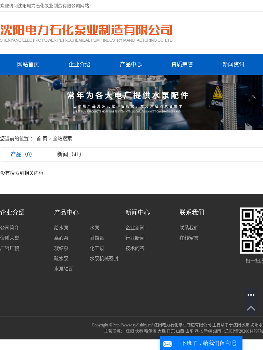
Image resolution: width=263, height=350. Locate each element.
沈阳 (130, 331)
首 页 (41, 138)
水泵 (94, 227)
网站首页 (28, 64)
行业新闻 (135, 238)
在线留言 (189, 238)
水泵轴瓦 (63, 268)
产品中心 (131, 64)
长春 (139, 331)
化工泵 (97, 248)
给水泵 (61, 227)
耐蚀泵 (97, 238)
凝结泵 (61, 248)
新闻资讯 (234, 64)
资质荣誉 (182, 64)
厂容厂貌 (9, 248)
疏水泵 (61, 258)
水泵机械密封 (104, 258)
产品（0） (23, 154)
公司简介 (9, 227)
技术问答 (135, 248)
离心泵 (61, 238)
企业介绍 (79, 64)
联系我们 (189, 227)
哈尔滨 (150, 331)
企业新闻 (135, 227)
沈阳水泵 (241, 325)
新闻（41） (71, 154)
